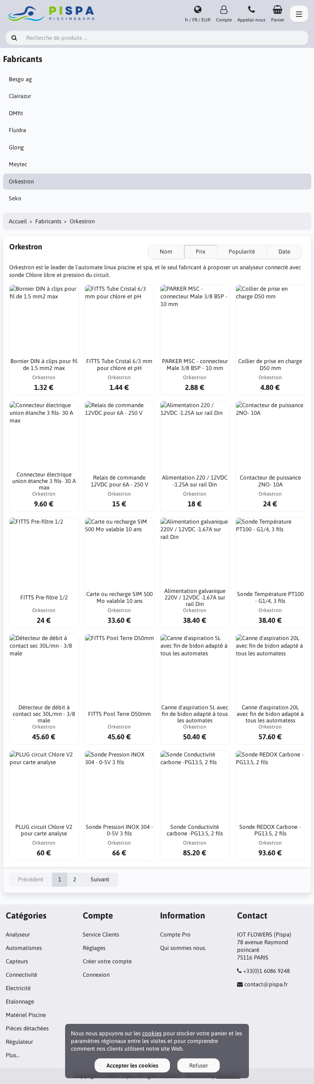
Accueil (18, 221)
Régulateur (19, 1041)
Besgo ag (20, 79)
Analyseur (18, 934)
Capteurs (17, 961)
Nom (166, 251)
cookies (152, 1033)
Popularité (242, 251)
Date (284, 251)
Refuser (198, 1065)
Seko (15, 198)
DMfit (16, 113)
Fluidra (17, 130)
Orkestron (21, 181)
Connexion (96, 974)
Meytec (18, 164)
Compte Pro (175, 934)
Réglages (94, 948)
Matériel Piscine (26, 1015)
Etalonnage (20, 1001)
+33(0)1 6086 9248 (266, 971)
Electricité (18, 988)
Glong (16, 147)
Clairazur (20, 96)
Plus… (13, 1055)
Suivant (100, 879)
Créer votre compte (107, 961)
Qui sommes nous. (183, 948)
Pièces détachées (27, 1028)
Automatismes (24, 948)
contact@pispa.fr (266, 984)
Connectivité (21, 974)
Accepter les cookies (132, 1065)
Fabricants (48, 221)
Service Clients (101, 934)
